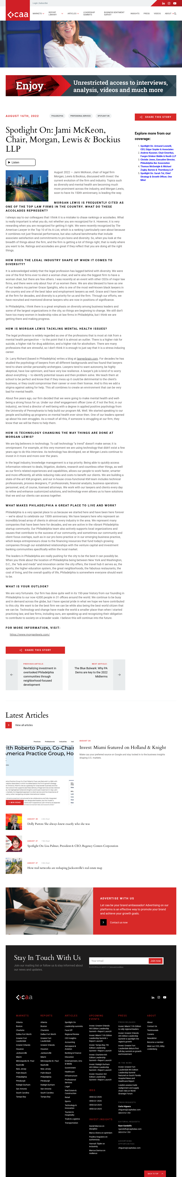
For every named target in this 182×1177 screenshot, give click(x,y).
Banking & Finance (73, 1053)
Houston (20, 1049)
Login (35, 3)
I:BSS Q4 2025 (95, 1105)
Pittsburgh (20, 1081)
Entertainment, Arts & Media (73, 1062)
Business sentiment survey (114, 13)
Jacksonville (21, 1053)
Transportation (71, 1123)
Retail (67, 1097)
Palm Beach (21, 1073)
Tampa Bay (21, 1097)
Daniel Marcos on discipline (96, 1127)
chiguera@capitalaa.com (129, 1110)
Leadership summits (89, 13)
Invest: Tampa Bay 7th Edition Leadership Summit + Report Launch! (100, 1048)
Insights (135, 13)
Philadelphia (57, 116)
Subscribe (43, 3)
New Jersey (21, 1069)
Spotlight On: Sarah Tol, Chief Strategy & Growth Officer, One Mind (156, 176)
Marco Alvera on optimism (100, 1133)
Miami (18, 1057)
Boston (19, 1026)
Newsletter (152, 1038)
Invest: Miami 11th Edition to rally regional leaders (129, 1027)
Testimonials (152, 1030)
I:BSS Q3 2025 (95, 1109)
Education (69, 1057)
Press (147, 13)
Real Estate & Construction (70, 1091)
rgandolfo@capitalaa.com (129, 1129)
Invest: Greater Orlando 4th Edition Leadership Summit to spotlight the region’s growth (128, 1037)
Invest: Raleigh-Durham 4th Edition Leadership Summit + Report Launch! (100, 1067)
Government (70, 1068)
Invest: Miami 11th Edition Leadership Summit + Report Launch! (100, 1038)
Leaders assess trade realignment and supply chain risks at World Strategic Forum (128, 1089)
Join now (156, 960)
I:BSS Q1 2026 (95, 1101)
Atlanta (19, 1022)
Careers (150, 1034)
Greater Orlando (23, 1045)
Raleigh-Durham (23, 1085)
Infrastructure (71, 1076)
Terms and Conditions (116, 967)
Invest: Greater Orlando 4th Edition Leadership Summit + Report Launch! (100, 1029)
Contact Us (152, 1026)
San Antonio (21, 1089)
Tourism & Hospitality (69, 1113)
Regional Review (72, 1034)
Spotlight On (103, 116)
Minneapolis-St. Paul (25, 1061)
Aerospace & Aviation (70, 1047)
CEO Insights (70, 1038)
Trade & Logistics (72, 1119)
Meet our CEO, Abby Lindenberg (156, 1047)
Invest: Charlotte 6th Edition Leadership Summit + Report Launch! (100, 1057)
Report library (53, 13)
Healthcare (70, 1072)
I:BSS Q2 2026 (95, 1097)
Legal (67, 1086)
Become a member (155, 1042)
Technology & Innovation (71, 1106)
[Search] (175, 14)
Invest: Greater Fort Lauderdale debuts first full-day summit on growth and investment (129, 1049)
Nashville (20, 1065)
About (168, 13)
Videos (157, 13)
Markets (37, 13)
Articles (72, 13)
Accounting (70, 1042)
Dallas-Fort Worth (24, 1034)
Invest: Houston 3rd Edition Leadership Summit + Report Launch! (100, 1077)
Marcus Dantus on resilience (97, 1151)
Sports (68, 1101)
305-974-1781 (124, 1113)
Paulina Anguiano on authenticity (98, 1138)
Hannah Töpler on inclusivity (97, 1145)
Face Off (68, 1030)
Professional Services (80, 116)
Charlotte (20, 1030)
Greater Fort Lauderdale (21, 1039)
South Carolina (22, 1093)
